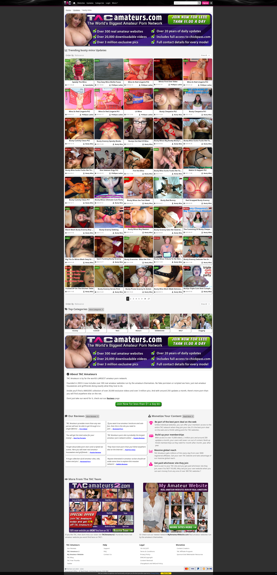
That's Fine (166, 573)
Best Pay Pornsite (80, 438)
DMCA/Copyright (146, 557)
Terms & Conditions (147, 551)
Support (107, 548)
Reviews (110, 398)
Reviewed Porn (118, 429)
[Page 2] (141, 299)
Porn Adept (83, 429)
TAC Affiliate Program (184, 551)
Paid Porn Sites (130, 450)
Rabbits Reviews (121, 464)
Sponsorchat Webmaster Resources (190, 554)
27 (149, 299)
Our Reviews (71, 548)
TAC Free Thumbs (73, 560)
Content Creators (183, 548)
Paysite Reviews (139, 438)
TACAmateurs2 (108, 534)
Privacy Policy (155, 573)
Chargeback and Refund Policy (151, 563)
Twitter (69, 563)
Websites (81, 3)
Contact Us (108, 554)
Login (108, 3)
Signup (205, 3)
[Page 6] (145, 299)
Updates (90, 3)
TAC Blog (70, 557)
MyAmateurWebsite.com (178, 534)
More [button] (114, 3)
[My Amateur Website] (175, 508)
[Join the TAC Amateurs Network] (138, 404)
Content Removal (146, 560)
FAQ (105, 551)
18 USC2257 (144, 548)
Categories (99, 3)
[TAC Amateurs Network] (67, 3)
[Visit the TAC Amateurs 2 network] (101, 508)
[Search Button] (199, 3)
